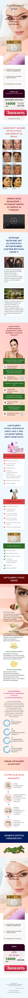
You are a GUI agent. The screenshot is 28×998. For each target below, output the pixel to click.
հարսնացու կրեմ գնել (14, 100)
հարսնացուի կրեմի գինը (20, 103)
